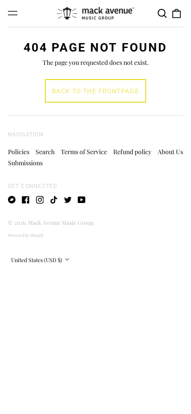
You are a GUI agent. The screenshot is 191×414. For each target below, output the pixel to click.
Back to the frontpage (95, 91)
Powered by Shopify (26, 235)
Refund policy (132, 151)
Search (45, 151)
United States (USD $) (37, 259)
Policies (18, 151)
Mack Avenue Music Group (60, 222)
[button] (162, 13)
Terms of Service (84, 151)
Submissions (25, 163)
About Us (170, 151)
